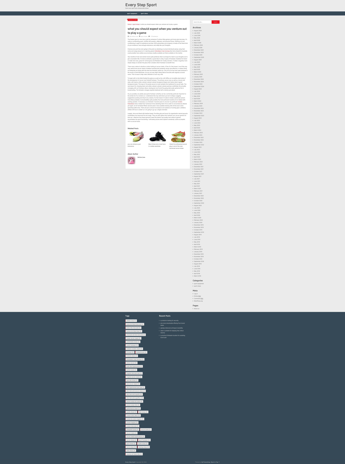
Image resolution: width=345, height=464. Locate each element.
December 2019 (198, 225)
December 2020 (199, 196)
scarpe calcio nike (133, 415)
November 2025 (199, 52)
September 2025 (199, 57)
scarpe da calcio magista (134, 419)
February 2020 (198, 220)
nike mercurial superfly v (134, 398)
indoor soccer (131, 363)
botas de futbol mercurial (134, 324)
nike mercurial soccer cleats (135, 391)
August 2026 (198, 30)
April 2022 (197, 157)
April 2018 (197, 273)
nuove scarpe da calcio (134, 401)
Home (129, 24)
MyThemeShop (205, 462)
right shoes (143, 412)
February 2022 (198, 161)
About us (196, 308)
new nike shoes (131, 380)
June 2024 (197, 93)
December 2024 (199, 79)
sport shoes (144, 13)
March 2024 (197, 101)
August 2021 (197, 176)
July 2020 (197, 208)
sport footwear (144, 440)
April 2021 (197, 186)
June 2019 (197, 239)
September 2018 (199, 261)
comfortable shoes (132, 342)
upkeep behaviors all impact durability (171, 328)
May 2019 (197, 242)
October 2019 (198, 230)
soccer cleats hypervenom (135, 436)
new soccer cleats (132, 384)
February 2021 (198, 191)
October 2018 (198, 259)
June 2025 (197, 64)
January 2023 (198, 135)
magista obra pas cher (134, 373)
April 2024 (197, 98)
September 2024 (199, 86)
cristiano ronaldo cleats (134, 349)
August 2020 (198, 205)
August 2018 (198, 264)
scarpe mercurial (132, 426)
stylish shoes (143, 443)
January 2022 (198, 164)
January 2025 (198, 76)
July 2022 (197, 149)
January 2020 (198, 222)
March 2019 (197, 247)
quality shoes (131, 412)
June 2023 (197, 123)
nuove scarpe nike (132, 405)
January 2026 (198, 47)
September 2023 (199, 115)
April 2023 (197, 127)
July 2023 (197, 120)
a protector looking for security (169, 320)
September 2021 (199, 174)
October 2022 (198, 142)
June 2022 (197, 152)
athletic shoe (131, 320)
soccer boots (146, 429)
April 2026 (197, 40)
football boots (141, 352)
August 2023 (198, 118)
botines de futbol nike (133, 331)
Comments (198, 298)
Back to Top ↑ (215, 462)
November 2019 (199, 227)
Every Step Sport (141, 4)
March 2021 (197, 188)
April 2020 (197, 215)
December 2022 (198, 137)
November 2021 (198, 169)
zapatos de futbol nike (134, 454)
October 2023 (198, 113)
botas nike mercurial (133, 327)
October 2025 (198, 55)
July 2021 (197, 178)
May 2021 (197, 183)
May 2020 (197, 213)
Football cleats (131, 356)
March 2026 (197, 42)
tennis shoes (131, 447)
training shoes (144, 447)
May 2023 (197, 125)
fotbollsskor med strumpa (162, 51)
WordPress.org (198, 301)
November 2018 (199, 256)
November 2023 (199, 110)
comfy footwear (132, 345)
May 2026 (197, 38)
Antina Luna (134, 36)
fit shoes (130, 352)
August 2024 (198, 89)
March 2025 (197, 72)
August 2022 (198, 147)
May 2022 (197, 154)
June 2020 (197, 210)
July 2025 (197, 62)
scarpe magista (132, 422)
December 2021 (198, 166)
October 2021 (198, 171)
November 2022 (199, 140)
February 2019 (198, 249)
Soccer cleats (131, 433)
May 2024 (197, 96)
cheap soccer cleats (133, 338)
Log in (196, 293)
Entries (197, 296)
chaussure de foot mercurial (135, 335)
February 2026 (198, 45)
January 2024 (198, 106)
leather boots (131, 370)
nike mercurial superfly (134, 394)
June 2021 (197, 181)
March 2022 (197, 159)
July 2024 (197, 91)
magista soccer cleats (133, 377)
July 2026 (197, 33)
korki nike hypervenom (134, 366)
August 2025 (198, 59)
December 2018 (198, 254)
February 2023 (198, 132)
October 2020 (198, 200)
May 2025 (197, 67)
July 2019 (197, 237)
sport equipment (132, 13)
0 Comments (154, 36)
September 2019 (199, 232)
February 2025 (198, 74)
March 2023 (197, 130)
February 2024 (198, 103)
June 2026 (197, 35)
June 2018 (197, 268)
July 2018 (197, 266)
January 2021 (198, 193)
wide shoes (130, 450)
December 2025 (199, 50)
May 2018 (197, 271)
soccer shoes (131, 440)
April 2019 (197, 244)
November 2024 (199, 81)
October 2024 (198, 84)
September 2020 (199, 203)
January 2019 (198, 251)
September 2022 (199, 144)
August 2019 (198, 234)
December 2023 (199, 108)
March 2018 (197, 276)
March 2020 (197, 217)
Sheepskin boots (132, 429)
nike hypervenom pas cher (135, 387)
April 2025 (197, 69)
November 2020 (199, 198)
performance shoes (133, 408)
